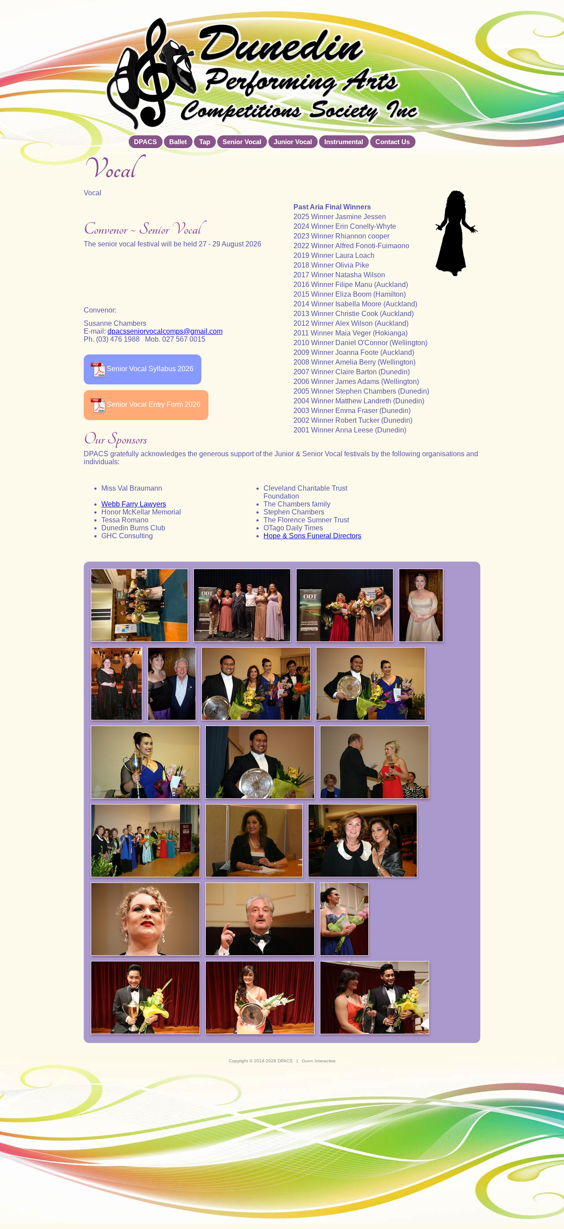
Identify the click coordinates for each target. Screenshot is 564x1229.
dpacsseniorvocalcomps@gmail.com (165, 331)
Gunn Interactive (319, 1060)
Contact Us (392, 141)
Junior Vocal (293, 141)
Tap (204, 141)
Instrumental (343, 141)
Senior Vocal (242, 141)
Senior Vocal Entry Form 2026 (153, 404)
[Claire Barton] (116, 684)
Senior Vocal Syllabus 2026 (150, 368)
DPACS (145, 141)
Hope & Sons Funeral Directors (312, 536)
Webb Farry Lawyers (133, 504)
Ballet (178, 141)
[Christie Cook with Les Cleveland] (172, 684)
